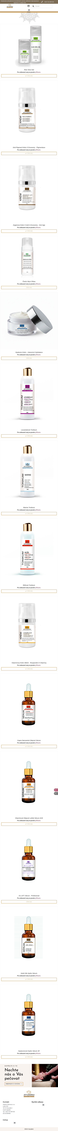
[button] (29, 10)
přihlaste (37, 72)
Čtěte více (30, 75)
